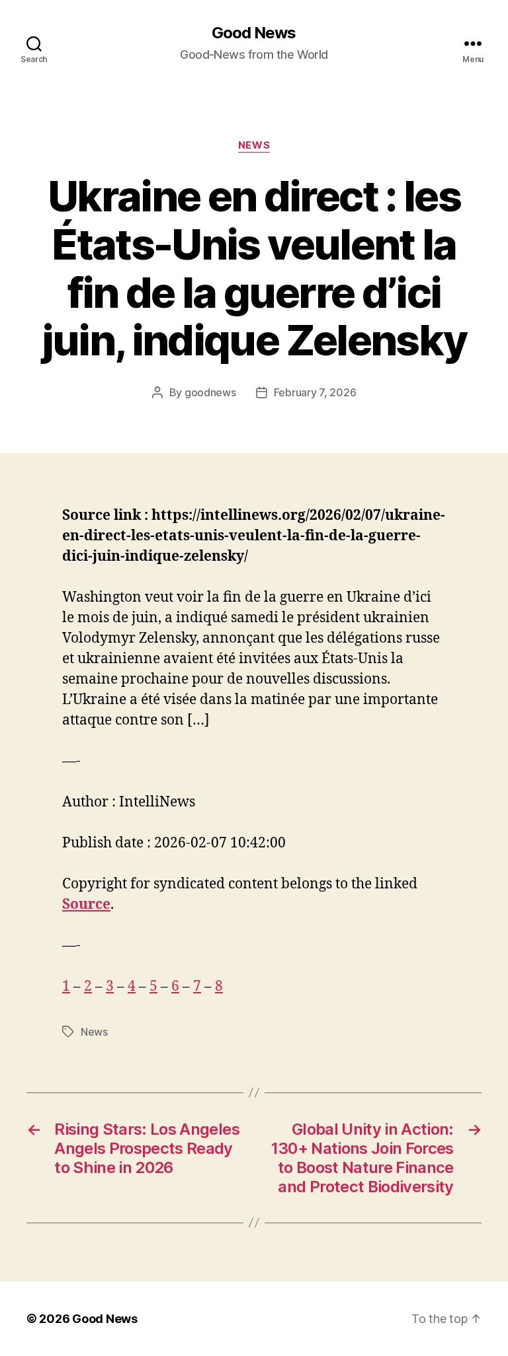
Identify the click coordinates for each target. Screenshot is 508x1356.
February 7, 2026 (315, 392)
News (254, 145)
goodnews (210, 392)
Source (86, 904)
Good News (254, 33)
